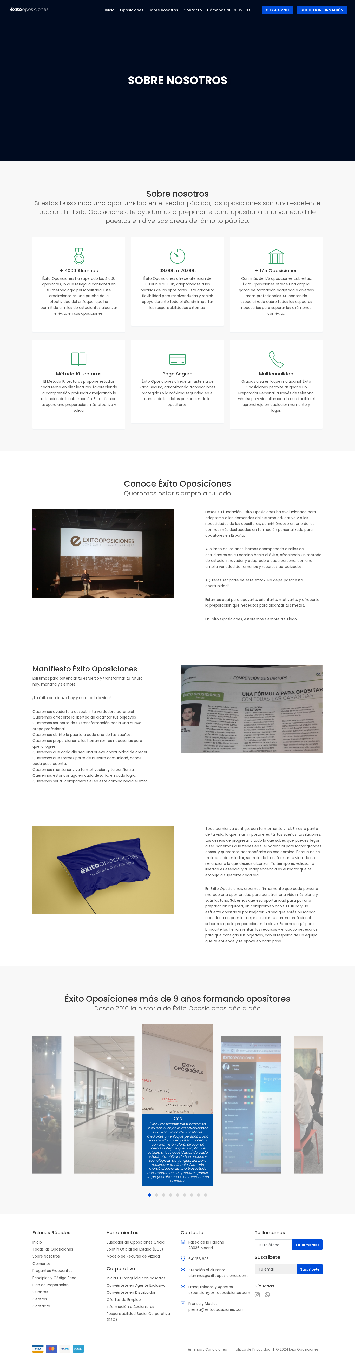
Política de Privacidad (252, 1349)
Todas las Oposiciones (52, 1249)
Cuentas (40, 1291)
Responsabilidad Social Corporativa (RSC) (138, 1316)
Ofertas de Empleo (124, 1299)
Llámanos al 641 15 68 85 (230, 10)
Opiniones (41, 1263)
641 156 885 (198, 1258)
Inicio (37, 1242)
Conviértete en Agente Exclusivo (136, 1285)
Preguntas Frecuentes (52, 1270)
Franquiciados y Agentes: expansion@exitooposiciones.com (219, 1289)
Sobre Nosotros (46, 1256)
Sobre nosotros (163, 10)
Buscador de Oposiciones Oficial (136, 1242)
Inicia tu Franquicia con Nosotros (136, 1278)
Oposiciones (131, 10)
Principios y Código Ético (54, 1277)
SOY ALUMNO (277, 10)
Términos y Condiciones (206, 1349)
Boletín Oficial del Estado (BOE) (135, 1249)
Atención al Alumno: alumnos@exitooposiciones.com (218, 1272)
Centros (39, 1299)
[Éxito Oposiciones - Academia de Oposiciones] (29, 9)
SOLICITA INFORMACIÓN (322, 10)
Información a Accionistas (130, 1306)
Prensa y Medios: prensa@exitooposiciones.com (216, 1306)
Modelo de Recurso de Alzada (133, 1256)
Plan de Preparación (50, 1284)
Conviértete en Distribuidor (131, 1292)
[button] (149, 1195)
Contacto (41, 1306)
